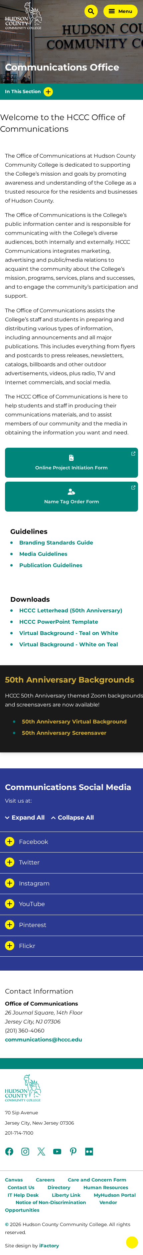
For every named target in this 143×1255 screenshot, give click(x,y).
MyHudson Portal (115, 1195)
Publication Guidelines (50, 565)
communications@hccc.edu (43, 1039)
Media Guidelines (43, 554)
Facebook (33, 842)
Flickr (27, 946)
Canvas (14, 1180)
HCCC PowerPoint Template (58, 622)
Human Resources (105, 1187)
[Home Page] (23, 15)
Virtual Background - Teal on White (68, 633)
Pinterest (32, 925)
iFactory (49, 1246)
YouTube (32, 904)
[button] (71, 463)
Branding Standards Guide (56, 543)
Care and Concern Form (97, 1180)
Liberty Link (66, 1195)
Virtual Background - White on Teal (68, 644)
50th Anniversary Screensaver (64, 733)
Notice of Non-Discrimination (51, 1202)
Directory (59, 1187)
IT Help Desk (23, 1195)
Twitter (29, 862)
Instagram (34, 883)
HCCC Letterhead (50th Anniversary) (70, 610)
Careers (45, 1180)
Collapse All (76, 817)
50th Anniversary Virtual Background (74, 721)
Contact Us (21, 1187)
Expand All (28, 817)
